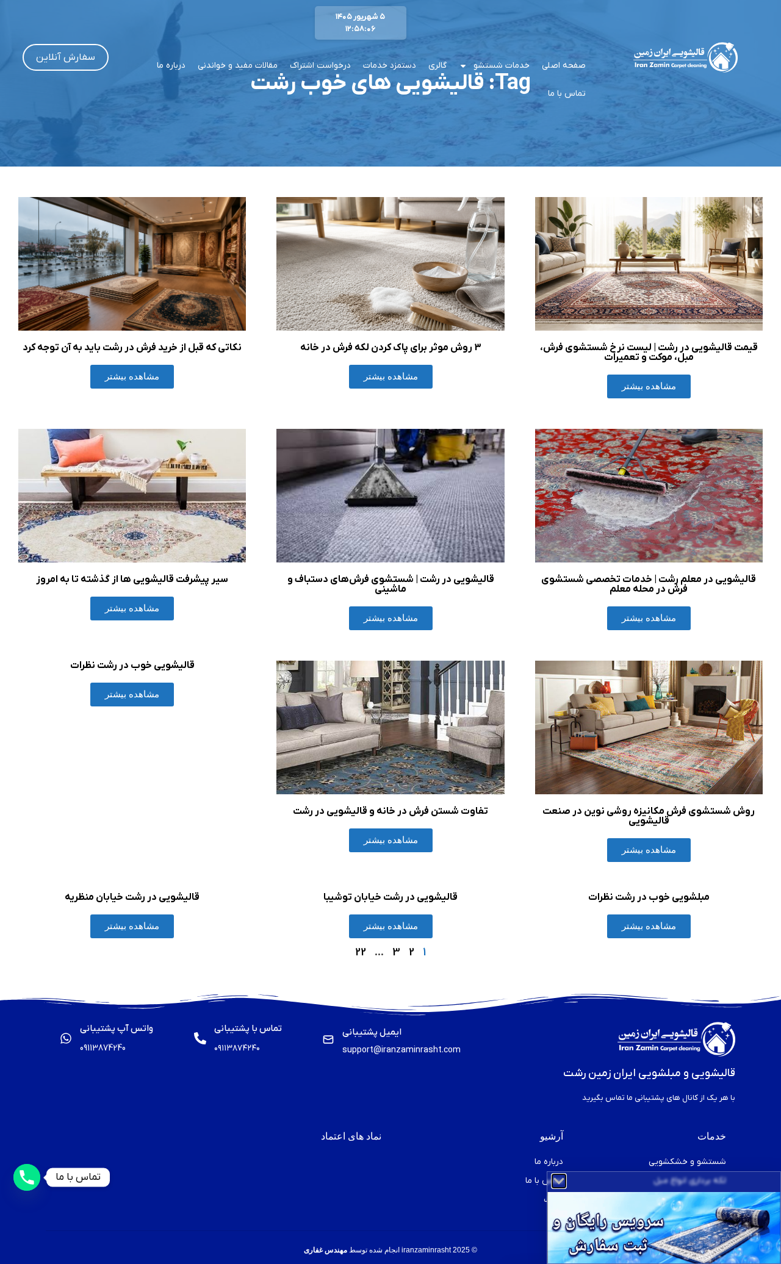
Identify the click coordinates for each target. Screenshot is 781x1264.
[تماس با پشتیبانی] (200, 1038)
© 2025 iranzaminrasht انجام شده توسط (390, 1250)
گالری (437, 65)
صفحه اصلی (564, 65)
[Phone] (26, 1177)
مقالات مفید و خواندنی (238, 65)
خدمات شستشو (501, 65)
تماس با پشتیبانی (248, 1028)
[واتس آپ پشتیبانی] (66, 1038)
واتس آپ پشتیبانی (116, 1028)
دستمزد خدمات (389, 65)
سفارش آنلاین (65, 57)
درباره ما (171, 65)
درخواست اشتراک (320, 65)
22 (360, 953)
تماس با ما (567, 93)
